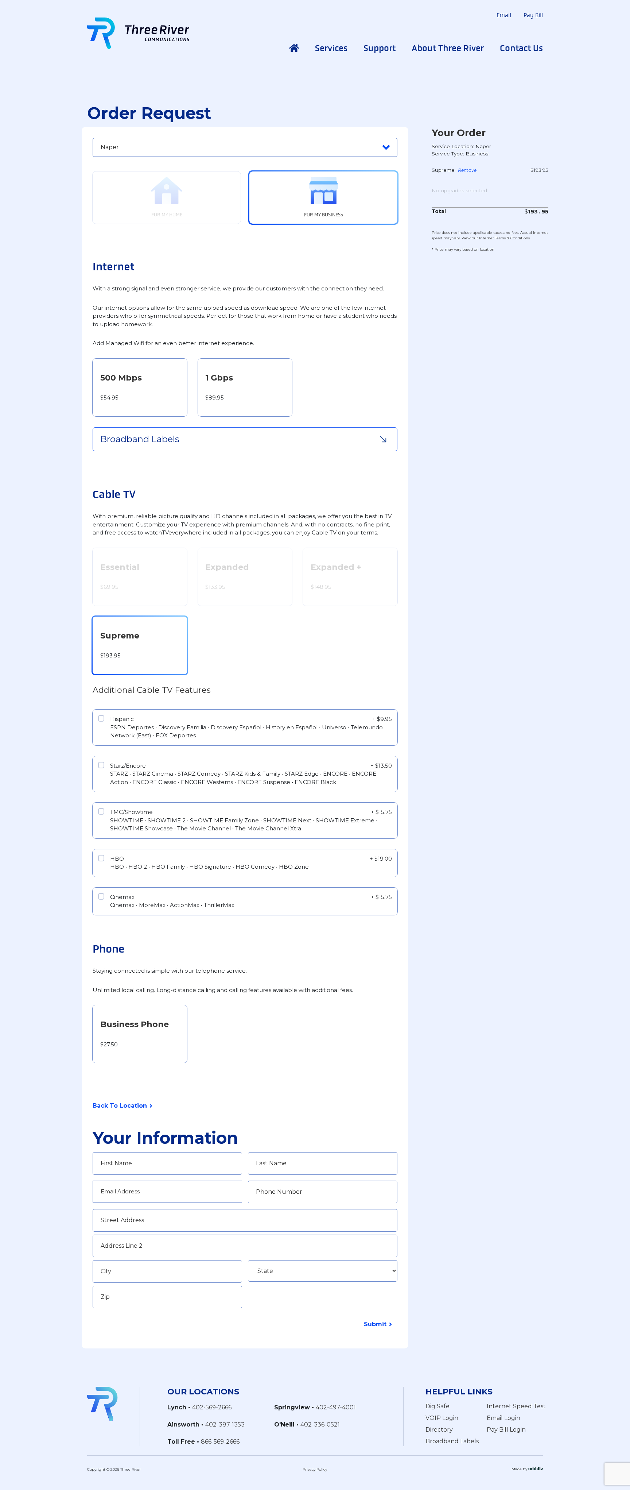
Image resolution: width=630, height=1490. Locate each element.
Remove (467, 171)
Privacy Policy (315, 1469)
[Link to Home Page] (102, 1403)
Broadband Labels (452, 1441)
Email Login (503, 1417)
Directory (439, 1429)
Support (379, 48)
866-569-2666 (220, 1441)
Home (294, 48)
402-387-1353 (225, 1424)
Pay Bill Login (506, 1429)
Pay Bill (533, 15)
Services (331, 48)
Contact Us (521, 48)
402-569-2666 (212, 1407)
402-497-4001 (336, 1407)
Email (504, 15)
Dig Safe (437, 1406)
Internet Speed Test (516, 1406)
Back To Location (120, 1105)
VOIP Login (441, 1417)
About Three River (448, 48)
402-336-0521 (320, 1424)
